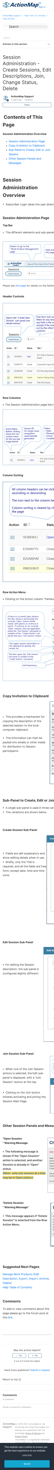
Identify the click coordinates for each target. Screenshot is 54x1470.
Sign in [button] (42, 7)
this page (20, 285)
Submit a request (40, 1370)
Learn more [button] (27, 1455)
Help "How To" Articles (34, 15)
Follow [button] (27, 105)
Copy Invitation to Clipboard (27, 145)
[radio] (19, 1355)
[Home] (21, 6)
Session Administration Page (27, 141)
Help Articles (9, 18)
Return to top (10, 1379)
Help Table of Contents (17, 1287)
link (10, 1317)
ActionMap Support (12, 15)
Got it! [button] (27, 1464)
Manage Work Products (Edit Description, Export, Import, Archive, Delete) (26, 1279)
